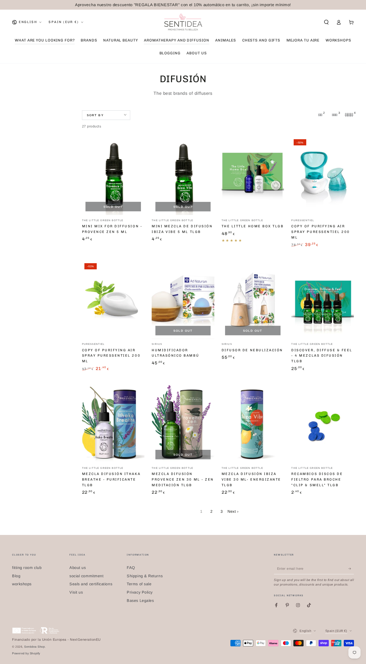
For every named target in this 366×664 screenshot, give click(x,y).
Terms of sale (139, 584)
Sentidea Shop (34, 646)
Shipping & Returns (145, 576)
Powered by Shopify (26, 653)
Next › (232, 511)
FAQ (131, 567)
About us (77, 567)
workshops (22, 584)
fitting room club (27, 567)
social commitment (86, 576)
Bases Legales (140, 600)
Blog (16, 576)
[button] (326, 22)
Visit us (76, 592)
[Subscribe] (351, 568)
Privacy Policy (140, 592)
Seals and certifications (90, 584)
